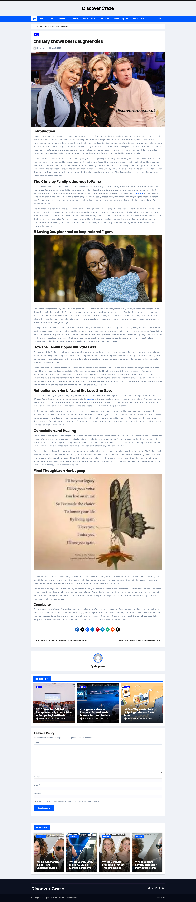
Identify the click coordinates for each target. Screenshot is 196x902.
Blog (41, 19)
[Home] (34, 18)
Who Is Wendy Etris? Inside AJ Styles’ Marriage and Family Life (81, 866)
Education (105, 19)
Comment (39, 742)
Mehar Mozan (44, 718)
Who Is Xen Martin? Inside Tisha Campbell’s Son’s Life (47, 866)
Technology (73, 19)
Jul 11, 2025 (147, 718)
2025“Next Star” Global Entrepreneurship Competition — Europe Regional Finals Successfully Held (54, 714)
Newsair (61, 898)
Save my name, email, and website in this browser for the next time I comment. (68, 801)
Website (37, 793)
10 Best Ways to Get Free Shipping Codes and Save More (139, 712)
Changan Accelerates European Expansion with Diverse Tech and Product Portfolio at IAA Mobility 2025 (97, 714)
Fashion (50, 19)
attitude (140, 193)
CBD (143, 19)
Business (61, 19)
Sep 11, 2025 (103, 718)
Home (94, 19)
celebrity (41, 836)
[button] (164, 19)
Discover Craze (98, 8)
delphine (44, 48)
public (90, 399)
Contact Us (160, 898)
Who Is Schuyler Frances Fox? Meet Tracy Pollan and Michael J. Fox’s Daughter (113, 867)
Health (116, 19)
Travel (85, 19)
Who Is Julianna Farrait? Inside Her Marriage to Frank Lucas (146, 866)
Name (37, 777)
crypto (135, 19)
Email (37, 785)
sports (125, 19)
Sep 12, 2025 (59, 718)
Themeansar (73, 898)
